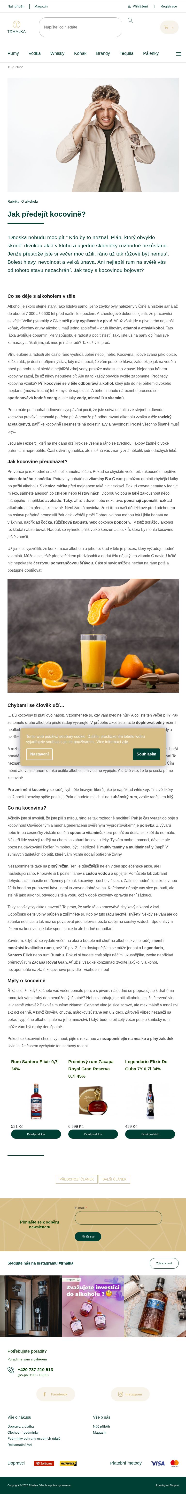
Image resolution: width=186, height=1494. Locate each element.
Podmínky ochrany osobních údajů (34, 1438)
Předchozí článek (77, 1179)
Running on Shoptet (167, 1485)
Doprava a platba (21, 1426)
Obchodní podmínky (23, 1432)
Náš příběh (16, 6)
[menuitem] (13, 53)
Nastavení (39, 754)
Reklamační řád (20, 1445)
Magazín (41, 6)
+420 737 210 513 (35, 1369)
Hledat (130, 20)
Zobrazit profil (164, 1263)
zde (125, 742)
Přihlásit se (88, 1236)
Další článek (114, 1179)
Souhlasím (146, 754)
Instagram (133, 1394)
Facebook (59, 1394)
